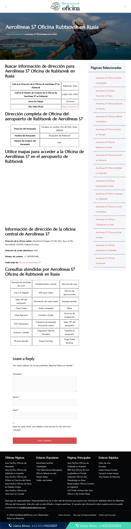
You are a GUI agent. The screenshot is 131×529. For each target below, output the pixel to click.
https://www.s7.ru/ (70, 106)
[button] (125, 6)
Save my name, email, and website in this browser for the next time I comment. (42, 428)
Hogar (8, 34)
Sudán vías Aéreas (44, 480)
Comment (18, 374)
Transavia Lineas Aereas (109, 473)
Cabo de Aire (104, 463)
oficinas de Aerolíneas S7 (30, 262)
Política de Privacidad (107, 515)
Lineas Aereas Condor (108, 469)
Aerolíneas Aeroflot (44, 463)
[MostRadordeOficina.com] (65, 6)
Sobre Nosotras (65, 515)
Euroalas (102, 466)
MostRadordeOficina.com (26, 514)
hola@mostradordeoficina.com (32, 507)
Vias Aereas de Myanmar (109, 476)
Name (16, 397)
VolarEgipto (41, 466)
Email (16, 410)
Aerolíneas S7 (18, 34)
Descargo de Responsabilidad (84, 515)
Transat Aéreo (42, 476)
